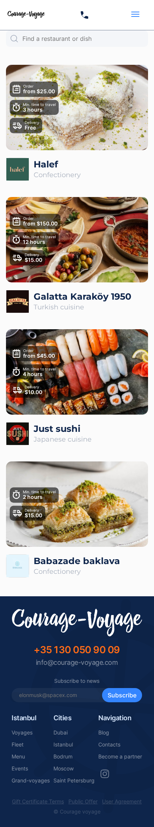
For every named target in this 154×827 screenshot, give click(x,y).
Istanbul (63, 745)
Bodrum (63, 757)
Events (20, 769)
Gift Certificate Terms (38, 802)
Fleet (18, 745)
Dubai (60, 733)
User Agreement (122, 802)
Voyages (22, 733)
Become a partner (120, 757)
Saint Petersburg (74, 781)
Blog (103, 733)
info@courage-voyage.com (77, 662)
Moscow (63, 769)
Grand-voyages (31, 781)
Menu (18, 757)
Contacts (109, 745)
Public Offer (83, 802)
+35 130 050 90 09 (77, 649)
